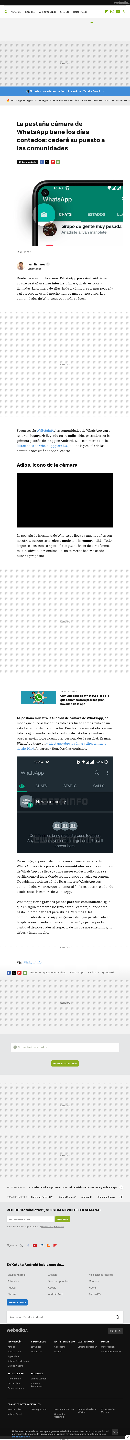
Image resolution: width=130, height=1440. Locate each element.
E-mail (58, 162)
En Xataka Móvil (71, 691)
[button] (38, 264)
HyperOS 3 (32, 100)
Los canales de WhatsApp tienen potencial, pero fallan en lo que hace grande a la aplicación (72, 1187)
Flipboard (106, 12)
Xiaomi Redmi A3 (68, 1196)
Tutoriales (13, 1281)
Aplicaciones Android (54, 972)
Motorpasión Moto (111, 1351)
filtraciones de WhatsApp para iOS (42, 446)
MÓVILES (30, 11)
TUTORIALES (80, 11)
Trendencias (14, 1378)
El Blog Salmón (39, 1378)
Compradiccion (16, 1388)
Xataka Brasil (14, 1414)
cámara (94, 972)
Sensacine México (64, 1409)
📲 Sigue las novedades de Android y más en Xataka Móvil (63, 91)
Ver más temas (17, 1302)
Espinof (58, 1351)
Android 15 (87, 1196)
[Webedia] (122, 3)
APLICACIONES (47, 11)
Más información (21, 1436)
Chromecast (80, 100)
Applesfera (13, 1356)
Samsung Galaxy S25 (42, 1196)
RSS (48, 1244)
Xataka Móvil (14, 1351)
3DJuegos (36, 1346)
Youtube (118, 12)
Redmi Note (62, 100)
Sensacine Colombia (60, 1415)
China (95, 100)
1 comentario (29, 162)
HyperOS (46, 100)
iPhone (119, 100)
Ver (66, 1063)
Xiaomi (92, 1287)
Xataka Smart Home (18, 1360)
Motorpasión (108, 1346)
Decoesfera (14, 1383)
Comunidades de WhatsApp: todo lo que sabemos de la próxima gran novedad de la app (84, 700)
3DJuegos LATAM (40, 1409)
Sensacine (60, 1346)
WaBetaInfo (45, 430)
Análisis (52, 1274)
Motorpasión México (108, 1411)
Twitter (124, 12)
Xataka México (15, 1409)
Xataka (11, 1346)
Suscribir (63, 1219)
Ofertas (107, 100)
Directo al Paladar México (87, 1411)
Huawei (12, 1287)
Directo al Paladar (87, 1346)
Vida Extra (36, 1351)
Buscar (118, 1317)
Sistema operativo (58, 1281)
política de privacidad (52, 1226)
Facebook (42, 162)
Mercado (94, 1281)
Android (109, 972)
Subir (113, 1330)
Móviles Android (17, 1274)
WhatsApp (16, 100)
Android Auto (55, 1294)
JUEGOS (64, 11)
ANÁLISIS (16, 11)
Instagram (112, 12)
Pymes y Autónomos (37, 1385)
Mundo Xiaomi (15, 1365)
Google (52, 1287)
